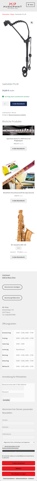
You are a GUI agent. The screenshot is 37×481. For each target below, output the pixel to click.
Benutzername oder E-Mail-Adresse (14, 384)
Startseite (5, 14)
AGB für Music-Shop (8, 278)
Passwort (5, 392)
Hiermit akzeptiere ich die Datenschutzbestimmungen (11, 447)
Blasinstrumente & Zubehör (17, 115)
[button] (31, 22)
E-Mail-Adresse (6, 434)
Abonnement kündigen (12, 287)
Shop (12, 14)
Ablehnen (18, 468)
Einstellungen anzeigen (18, 474)
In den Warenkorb (19, 104)
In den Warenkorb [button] (18, 149)
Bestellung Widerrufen (12, 298)
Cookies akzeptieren (18, 463)
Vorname (4, 420)
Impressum (31, 478)
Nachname (5, 427)
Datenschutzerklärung (9, 478)
